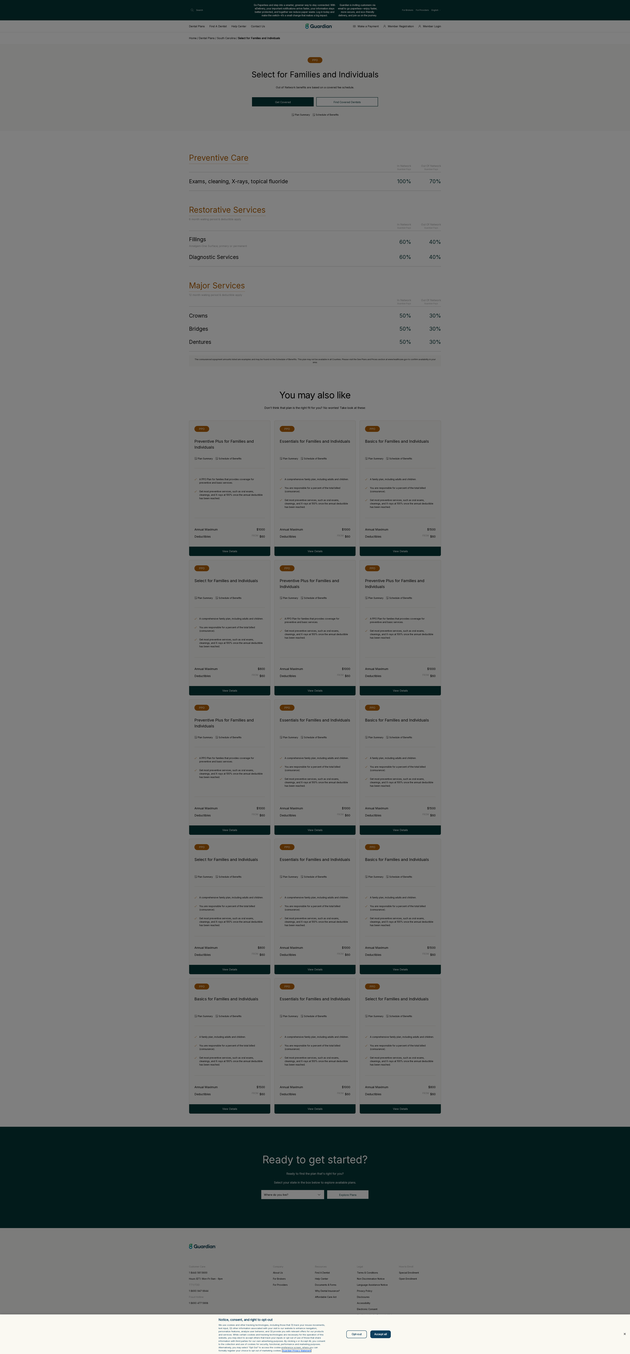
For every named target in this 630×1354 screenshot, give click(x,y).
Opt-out (357, 1334)
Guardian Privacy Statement (296, 1350)
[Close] (624, 1334)
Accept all (380, 1334)
